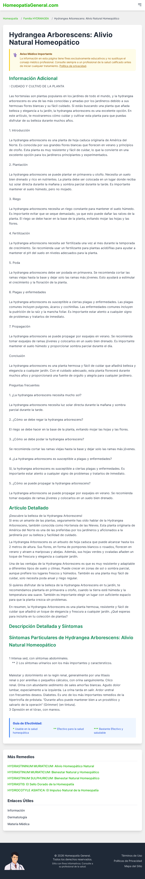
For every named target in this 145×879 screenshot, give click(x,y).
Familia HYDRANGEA (36, 18)
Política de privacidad (72, 65)
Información (16, 810)
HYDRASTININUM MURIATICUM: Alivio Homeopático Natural (51, 766)
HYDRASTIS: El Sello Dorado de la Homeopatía (41, 784)
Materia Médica (18, 824)
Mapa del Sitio (133, 866)
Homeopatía (10, 18)
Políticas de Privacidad (128, 860)
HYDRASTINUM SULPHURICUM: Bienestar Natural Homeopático (53, 778)
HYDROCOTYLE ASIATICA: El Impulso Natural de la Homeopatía (53, 790)
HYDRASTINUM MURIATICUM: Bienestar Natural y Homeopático (53, 772)
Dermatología (17, 817)
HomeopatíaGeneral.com (30, 5)
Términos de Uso (131, 855)
